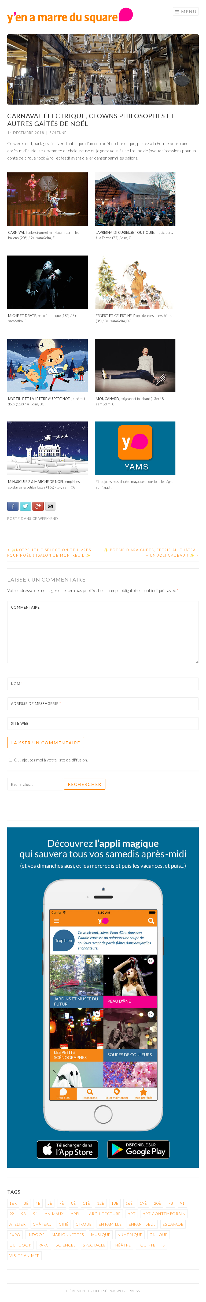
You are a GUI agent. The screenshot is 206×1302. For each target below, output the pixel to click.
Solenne (58, 133)
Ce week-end (45, 518)
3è (26, 1203)
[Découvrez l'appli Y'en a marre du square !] (103, 1166)
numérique (129, 1234)
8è (73, 1203)
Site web (20, 723)
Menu (189, 11)
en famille (110, 1224)
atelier (17, 1224)
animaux (54, 1213)
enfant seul (142, 1224)
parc (43, 1245)
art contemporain (164, 1213)
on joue (158, 1234)
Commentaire (25, 607)
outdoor (20, 1245)
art (132, 1213)
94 (35, 1213)
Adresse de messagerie (36, 703)
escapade (173, 1224)
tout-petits (151, 1245)
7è (61, 1203)
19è (143, 1203)
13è (115, 1203)
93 (23, 1213)
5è (49, 1203)
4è (38, 1203)
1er (13, 1203)
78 (170, 1203)
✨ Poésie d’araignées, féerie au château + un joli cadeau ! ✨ (151, 552)
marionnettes (68, 1234)
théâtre (122, 1245)
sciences (66, 1245)
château (42, 1224)
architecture (105, 1213)
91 (182, 1203)
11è (86, 1203)
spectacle (94, 1245)
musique (101, 1234)
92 (11, 1213)
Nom (17, 684)
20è (157, 1203)
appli (76, 1213)
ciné (64, 1224)
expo (14, 1234)
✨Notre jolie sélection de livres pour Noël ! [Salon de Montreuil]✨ (49, 552)
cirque (84, 1224)
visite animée (24, 1255)
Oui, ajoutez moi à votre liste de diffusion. (51, 759)
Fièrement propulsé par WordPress (103, 1291)
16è (129, 1203)
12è (100, 1203)
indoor (36, 1234)
